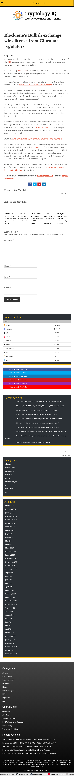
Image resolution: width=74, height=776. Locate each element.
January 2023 (10, 597)
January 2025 (10, 513)
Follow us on (18, 369)
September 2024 (11, 527)
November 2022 (11, 604)
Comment (9, 240)
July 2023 (8, 576)
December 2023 (11, 559)
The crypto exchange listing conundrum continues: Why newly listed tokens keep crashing (62, 221)
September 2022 (11, 611)
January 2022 (10, 640)
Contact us (6, 711)
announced (22, 70)
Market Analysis (11, 482)
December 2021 (11, 643)
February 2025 (10, 509)
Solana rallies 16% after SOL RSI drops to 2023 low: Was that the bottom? (28, 739)
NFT (6, 485)
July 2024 (8, 534)
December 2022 (11, 601)
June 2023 (8, 580)
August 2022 (9, 615)
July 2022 (8, 618)
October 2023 (10, 565)
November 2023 (11, 562)
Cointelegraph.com (45, 176)
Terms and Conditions (10, 729)
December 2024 (11, 516)
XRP (6, 492)
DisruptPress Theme (45, 770)
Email (7, 277)
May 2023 (8, 583)
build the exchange (44, 85)
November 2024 (11, 520)
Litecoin (8, 478)
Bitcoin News (10, 468)
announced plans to (27, 85)
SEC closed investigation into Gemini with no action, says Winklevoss (49, 218)
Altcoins (8, 464)
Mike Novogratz (41, 127)
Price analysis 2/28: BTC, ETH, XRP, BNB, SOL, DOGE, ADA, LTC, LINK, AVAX (29, 743)
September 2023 (11, 569)
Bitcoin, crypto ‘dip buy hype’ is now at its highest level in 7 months (26, 750)
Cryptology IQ (38, 3)
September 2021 (11, 654)
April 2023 (9, 587)
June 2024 (8, 537)
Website (7, 288)
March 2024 (9, 548)
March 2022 (9, 633)
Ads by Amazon (65, 193)
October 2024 (10, 523)
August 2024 (9, 530)
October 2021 (10, 650)
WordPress (33, 770)
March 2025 (9, 506)
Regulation (9, 55)
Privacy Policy (7, 726)
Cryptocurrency (10, 471)
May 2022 (8, 626)
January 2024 (10, 555)
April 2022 (9, 629)
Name (7, 266)
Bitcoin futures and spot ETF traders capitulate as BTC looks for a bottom (37, 218)
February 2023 (10, 594)
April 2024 (9, 544)
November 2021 (11, 647)
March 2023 (9, 590)
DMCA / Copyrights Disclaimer (13, 722)
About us (5, 715)
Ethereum (8, 475)
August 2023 (9, 573)
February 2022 (10, 636)
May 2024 (8, 541)
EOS (9, 62)
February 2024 (10, 551)
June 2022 (8, 622)
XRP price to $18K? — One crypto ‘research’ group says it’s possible (10, 218)
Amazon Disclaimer (9, 718)
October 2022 (10, 608)
